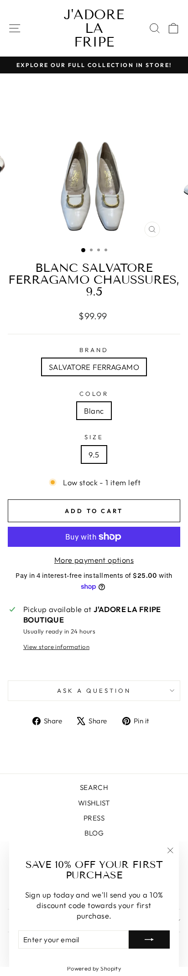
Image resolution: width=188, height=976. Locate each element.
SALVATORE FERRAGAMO (94, 367)
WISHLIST (94, 803)
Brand (94, 349)
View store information (56, 646)
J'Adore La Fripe (94, 28)
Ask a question (94, 690)
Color (94, 393)
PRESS (94, 818)
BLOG (94, 833)
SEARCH (94, 787)
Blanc (94, 410)
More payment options (94, 560)
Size (94, 437)
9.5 (94, 454)
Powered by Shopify (94, 968)
